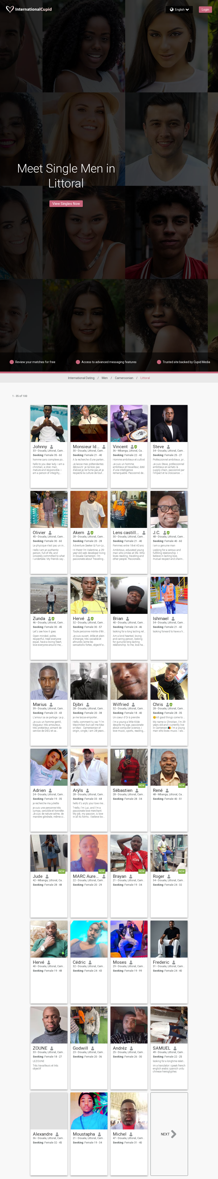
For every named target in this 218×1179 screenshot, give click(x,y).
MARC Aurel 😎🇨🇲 (86, 876)
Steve (158, 446)
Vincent (120, 446)
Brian (118, 618)
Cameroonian (124, 378)
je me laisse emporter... (86, 717)
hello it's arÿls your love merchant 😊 (89, 803)
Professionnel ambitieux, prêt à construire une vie (169, 459)
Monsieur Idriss (86, 446)
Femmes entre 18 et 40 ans (128, 545)
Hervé (78, 618)
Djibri (78, 704)
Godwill (80, 1048)
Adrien (39, 790)
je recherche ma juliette (46, 803)
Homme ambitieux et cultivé (129, 459)
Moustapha (84, 1134)
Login (205, 9)
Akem (78, 532)
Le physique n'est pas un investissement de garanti (49, 545)
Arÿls (78, 790)
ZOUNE (40, 1048)
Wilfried (121, 704)
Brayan (119, 876)
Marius (40, 704)
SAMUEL (162, 1048)
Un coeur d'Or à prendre (126, 717)
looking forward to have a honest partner (169, 631)
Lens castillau (126, 532)
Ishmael (161, 618)
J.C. (156, 532)
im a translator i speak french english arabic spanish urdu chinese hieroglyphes (169, 1068)
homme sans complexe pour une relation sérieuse (49, 459)
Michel (119, 1134)
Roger (158, 876)
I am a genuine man (164, 545)
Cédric (79, 962)
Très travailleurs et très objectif (45, 1067)
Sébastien (122, 790)
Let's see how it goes (44, 631)
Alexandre (43, 1134)
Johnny (40, 446)
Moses (119, 962)
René (158, 790)
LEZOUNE (38, 1061)
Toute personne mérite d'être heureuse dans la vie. (89, 631)
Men (105, 378)
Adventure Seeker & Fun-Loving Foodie (89, 545)
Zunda (39, 618)
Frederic (161, 962)
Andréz (120, 1048)
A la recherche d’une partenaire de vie (89, 459)
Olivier (39, 532)
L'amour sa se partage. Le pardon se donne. (49, 717)
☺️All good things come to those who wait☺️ (169, 717)
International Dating (81, 378)
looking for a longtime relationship (169, 1061)
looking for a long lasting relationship (129, 631)
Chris (158, 704)
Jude (38, 876)
